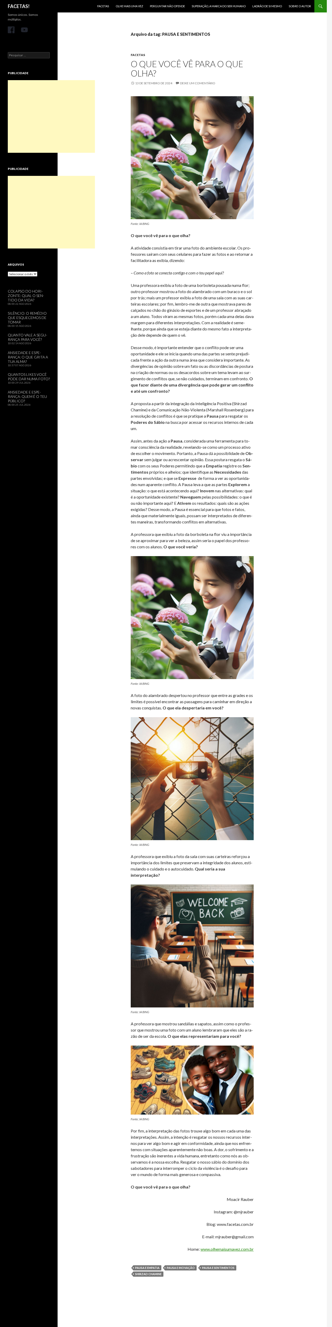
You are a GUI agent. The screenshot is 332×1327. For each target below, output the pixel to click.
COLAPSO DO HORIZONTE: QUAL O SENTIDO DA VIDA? (26, 295)
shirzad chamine (148, 1274)
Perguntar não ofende (167, 6)
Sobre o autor (300, 6)
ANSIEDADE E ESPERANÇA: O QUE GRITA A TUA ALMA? (28, 357)
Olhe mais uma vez (129, 6)
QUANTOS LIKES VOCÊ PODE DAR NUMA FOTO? (29, 376)
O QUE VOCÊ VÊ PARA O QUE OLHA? (187, 68)
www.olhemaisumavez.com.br (227, 1249)
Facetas (103, 6)
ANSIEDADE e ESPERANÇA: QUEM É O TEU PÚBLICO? (27, 396)
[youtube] (24, 29)
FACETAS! (19, 6)
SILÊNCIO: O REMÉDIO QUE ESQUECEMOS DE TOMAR (27, 317)
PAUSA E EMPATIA (147, 1267)
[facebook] (11, 29)
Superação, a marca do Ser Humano (219, 6)
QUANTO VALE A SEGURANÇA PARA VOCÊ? (27, 337)
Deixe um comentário (197, 83)
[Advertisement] (51, 116)
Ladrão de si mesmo (267, 6)
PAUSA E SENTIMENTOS (218, 1267)
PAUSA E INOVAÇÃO (181, 1267)
